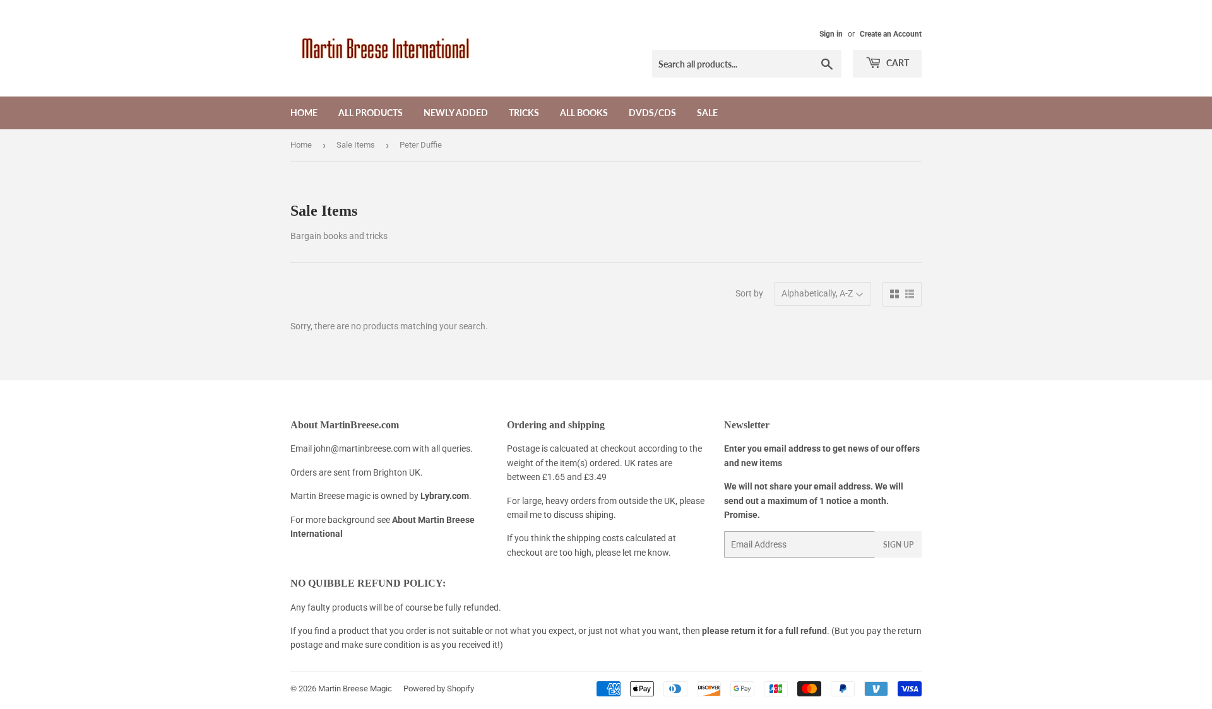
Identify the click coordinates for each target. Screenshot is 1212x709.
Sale (707, 112)
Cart (896, 62)
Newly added (456, 112)
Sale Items (355, 144)
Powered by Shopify (438, 688)
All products (370, 112)
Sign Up (898, 544)
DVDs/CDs (652, 112)
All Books (584, 112)
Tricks (524, 112)
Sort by (749, 293)
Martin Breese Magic (355, 688)
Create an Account (891, 34)
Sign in (831, 34)
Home (304, 112)
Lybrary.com (444, 496)
